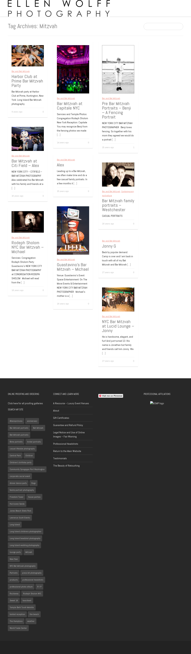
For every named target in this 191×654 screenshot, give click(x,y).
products (14, 579)
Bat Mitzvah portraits (19, 435)
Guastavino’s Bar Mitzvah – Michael (73, 267)
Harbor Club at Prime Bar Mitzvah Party (27, 80)
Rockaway (14, 593)
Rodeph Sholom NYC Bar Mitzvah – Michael (28, 247)
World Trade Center (18, 628)
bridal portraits (34, 441)
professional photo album (21, 586)
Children (29, 455)
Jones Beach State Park (20, 510)
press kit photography (31, 573)
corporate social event (20, 476)
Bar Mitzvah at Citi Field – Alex (25, 163)
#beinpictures (16, 421)
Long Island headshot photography (25, 538)
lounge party (15, 552)
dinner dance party (18, 483)
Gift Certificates (61, 418)
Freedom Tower (17, 497)
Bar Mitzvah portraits (19, 428)
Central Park (15, 455)
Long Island (15, 524)
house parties (34, 497)
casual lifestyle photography (22, 448)
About (56, 410)
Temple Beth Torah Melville (22, 607)
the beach (34, 614)
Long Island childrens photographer (25, 531)
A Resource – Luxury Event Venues (71, 403)
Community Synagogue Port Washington (27, 469)
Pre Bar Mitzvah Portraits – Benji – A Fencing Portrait (116, 110)
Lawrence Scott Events (20, 517)
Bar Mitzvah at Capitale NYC (69, 106)
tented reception (17, 614)
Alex (60, 165)
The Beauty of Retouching (66, 465)
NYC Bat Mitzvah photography (22, 566)
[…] (58, 134)
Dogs (33, 483)
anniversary (32, 421)
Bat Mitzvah (38, 428)
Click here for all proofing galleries (25, 403)
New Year (14, 559)
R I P (39, 586)
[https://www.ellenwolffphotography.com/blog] (59, 8)
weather (31, 621)
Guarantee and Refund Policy (68, 425)
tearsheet (27, 600)
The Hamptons (16, 621)
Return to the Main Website (67, 451)
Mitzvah (28, 552)
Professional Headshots (65, 443)
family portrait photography (22, 490)
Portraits (14, 573)
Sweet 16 (14, 600)
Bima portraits (16, 441)
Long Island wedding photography (24, 545)
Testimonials (60, 458)
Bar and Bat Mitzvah (21, 71)
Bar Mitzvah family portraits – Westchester (118, 205)
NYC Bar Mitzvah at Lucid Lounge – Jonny (118, 326)
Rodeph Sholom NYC (32, 593)
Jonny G (109, 246)
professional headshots (32, 579)
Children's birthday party (20, 462)
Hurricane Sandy (17, 504)
